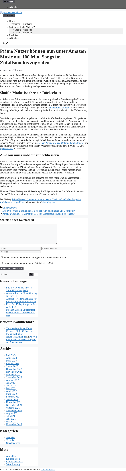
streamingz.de (48, 202)
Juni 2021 (11, 418)
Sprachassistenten (23, 32)
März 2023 (11, 360)
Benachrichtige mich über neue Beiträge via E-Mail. (29, 263)
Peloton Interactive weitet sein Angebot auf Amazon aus (21, 339)
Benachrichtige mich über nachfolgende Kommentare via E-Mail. (35, 257)
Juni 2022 (11, 385)
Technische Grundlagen (20, 24)
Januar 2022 (12, 399)
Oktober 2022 (13, 374)
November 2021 (14, 405)
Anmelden (11, 456)
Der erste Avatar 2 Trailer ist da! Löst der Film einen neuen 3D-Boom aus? (38, 210)
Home (12, 21)
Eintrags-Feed (13, 458)
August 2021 (12, 413)
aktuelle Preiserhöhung (59, 107)
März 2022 (11, 394)
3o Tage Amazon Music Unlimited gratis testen (60, 143)
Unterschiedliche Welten (21, 27)
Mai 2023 (11, 355)
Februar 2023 (12, 363)
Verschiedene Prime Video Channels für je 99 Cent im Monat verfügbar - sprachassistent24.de (19, 332)
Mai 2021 (11, 421)
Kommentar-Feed (14, 461)
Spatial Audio (6, 148)
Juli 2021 (10, 416)
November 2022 (14, 371)
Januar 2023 (12, 366)
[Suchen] (31, 274)
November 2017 (14, 424)
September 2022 (14, 377)
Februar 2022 (12, 396)
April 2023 (11, 358)
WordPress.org (13, 464)
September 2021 (14, 410)
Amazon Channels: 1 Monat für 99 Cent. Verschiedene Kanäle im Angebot (38, 214)
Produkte (13, 35)
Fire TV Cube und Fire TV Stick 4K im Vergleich (19, 289)
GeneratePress (48, 469)
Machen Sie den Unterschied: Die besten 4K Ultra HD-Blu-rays (20, 312)
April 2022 (11, 391)
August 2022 (12, 380)
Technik (10, 440)
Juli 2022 (10, 383)
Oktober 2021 (13, 407)
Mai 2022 (11, 388)
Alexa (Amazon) (23, 29)
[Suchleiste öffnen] (5, 43)
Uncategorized (9, 207)
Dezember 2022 (14, 369)
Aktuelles (13, 7)
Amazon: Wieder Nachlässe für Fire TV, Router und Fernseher (21, 300)
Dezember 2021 (14, 402)
